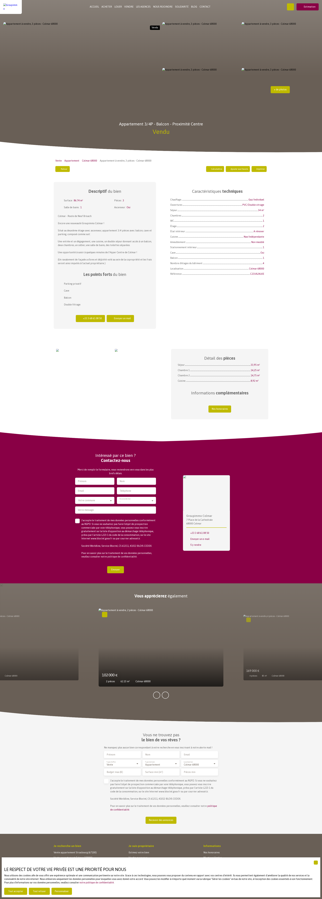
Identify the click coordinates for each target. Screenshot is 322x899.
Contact (205, 6)
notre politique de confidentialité (96, 882)
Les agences (143, 6)
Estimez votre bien (139, 852)
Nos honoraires (211, 852)
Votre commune (86, 500)
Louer (118, 6)
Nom (122, 481)
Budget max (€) (115, 772)
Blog (194, 6)
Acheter (106, 6)
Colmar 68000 (89, 160)
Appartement (71, 160)
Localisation (188, 762)
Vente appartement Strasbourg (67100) (75, 852)
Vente (58, 160)
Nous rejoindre (163, 6)
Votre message (86, 510)
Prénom (82, 481)
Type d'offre (111, 762)
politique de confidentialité (122, 556)
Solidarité (182, 6)
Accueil (94, 6)
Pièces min (189, 772)
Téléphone (125, 490)
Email (81, 490)
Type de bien (150, 762)
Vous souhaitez (125, 499)
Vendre (128, 6)
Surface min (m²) (154, 772)
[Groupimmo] (11, 7)
